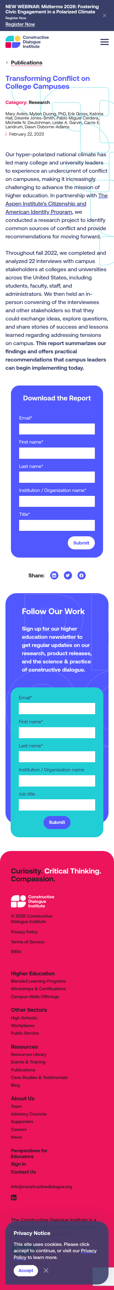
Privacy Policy (24, 932)
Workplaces (23, 1025)
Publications (23, 1070)
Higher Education (33, 973)
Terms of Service (27, 942)
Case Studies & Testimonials (39, 1077)
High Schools (24, 1018)
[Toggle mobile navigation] (104, 42)
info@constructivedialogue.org (41, 1187)
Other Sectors (29, 1010)
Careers (18, 1129)
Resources (24, 1046)
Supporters (22, 1121)
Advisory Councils (29, 1114)
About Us (23, 1098)
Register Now (20, 24)
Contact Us (23, 1172)
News (16, 1137)
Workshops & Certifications (38, 989)
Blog (15, 1085)
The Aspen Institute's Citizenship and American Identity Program (56, 203)
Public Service (25, 1033)
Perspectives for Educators (29, 1153)
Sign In (18, 1164)
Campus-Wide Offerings (35, 996)
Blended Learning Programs (38, 981)
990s (16, 952)
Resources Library (29, 1054)
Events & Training (28, 1062)
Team (16, 1106)
